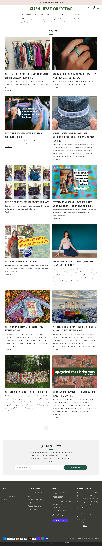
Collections (44, 14)
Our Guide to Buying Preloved (13, 493)
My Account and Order (35, 493)
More (65, 2)
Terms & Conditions (34, 506)
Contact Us (6, 499)
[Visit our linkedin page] (62, 515)
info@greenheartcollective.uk (62, 493)
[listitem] (51, 2)
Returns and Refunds (35, 499)
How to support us (9, 496)
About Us (57, 14)
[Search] (89, 8)
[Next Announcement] (75, 2)
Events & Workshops (26, 14)
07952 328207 (57, 497)
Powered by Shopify (75, 538)
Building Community (73, 14)
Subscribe (75, 468)
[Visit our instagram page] (58, 515)
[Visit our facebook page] (53, 515)
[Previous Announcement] (27, 2)
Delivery (30, 496)
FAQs (29, 503)
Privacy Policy (32, 509)
